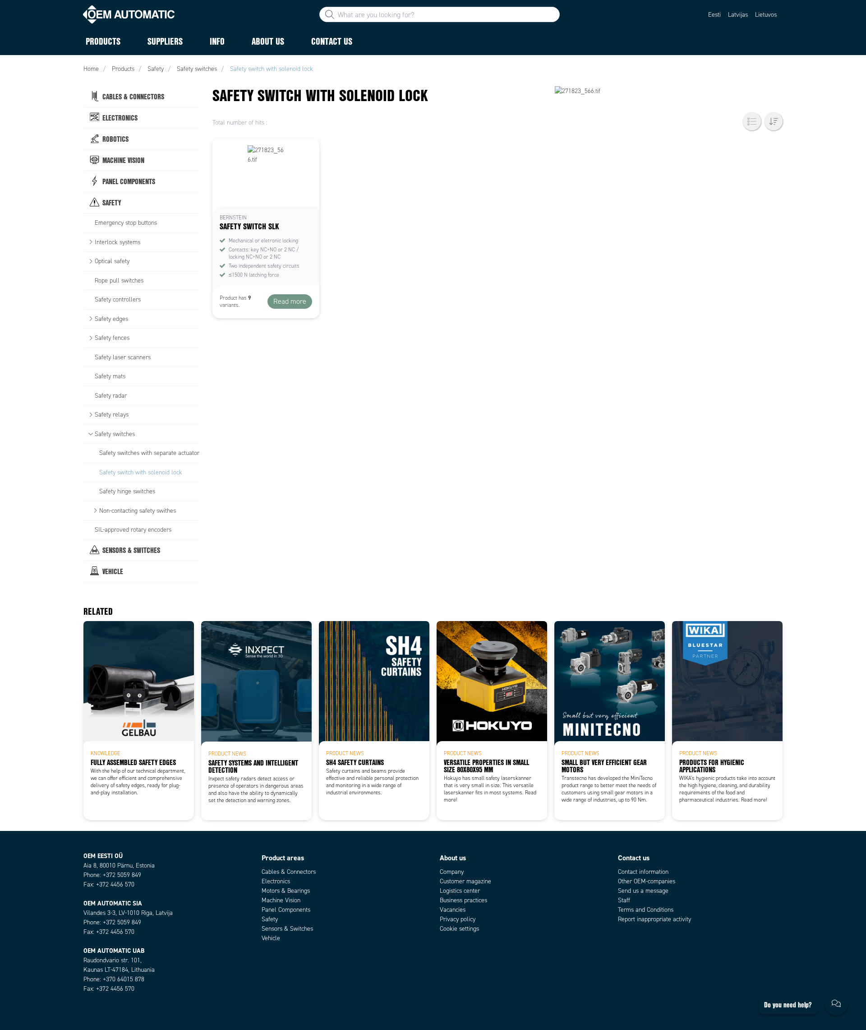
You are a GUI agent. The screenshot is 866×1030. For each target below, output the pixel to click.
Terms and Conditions (645, 910)
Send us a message (643, 891)
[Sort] (774, 121)
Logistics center (460, 891)
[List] (752, 121)
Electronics (276, 881)
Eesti (714, 15)
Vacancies (452, 910)
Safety (270, 919)
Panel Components (286, 910)
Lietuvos (766, 15)
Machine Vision (281, 900)
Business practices (463, 900)
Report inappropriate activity (654, 919)
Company (452, 872)
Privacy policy (457, 919)
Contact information (643, 872)
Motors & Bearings (286, 891)
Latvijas (738, 15)
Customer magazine (465, 881)
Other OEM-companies (646, 881)
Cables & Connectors (289, 872)
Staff (624, 900)
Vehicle (271, 938)
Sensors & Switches (287, 929)
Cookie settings (459, 929)
